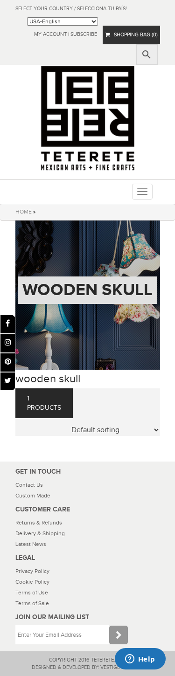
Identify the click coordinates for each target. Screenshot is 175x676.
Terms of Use (31, 592)
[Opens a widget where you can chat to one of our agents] (140, 659)
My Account (50, 34)
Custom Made (32, 495)
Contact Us (29, 485)
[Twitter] (7, 381)
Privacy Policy (32, 571)
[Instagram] (7, 343)
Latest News (30, 544)
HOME (23, 211)
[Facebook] (7, 324)
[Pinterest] (7, 362)
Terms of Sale (32, 603)
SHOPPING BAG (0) (134, 35)
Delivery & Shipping (40, 533)
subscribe (83, 34)
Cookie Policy (32, 582)
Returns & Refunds (38, 522)
